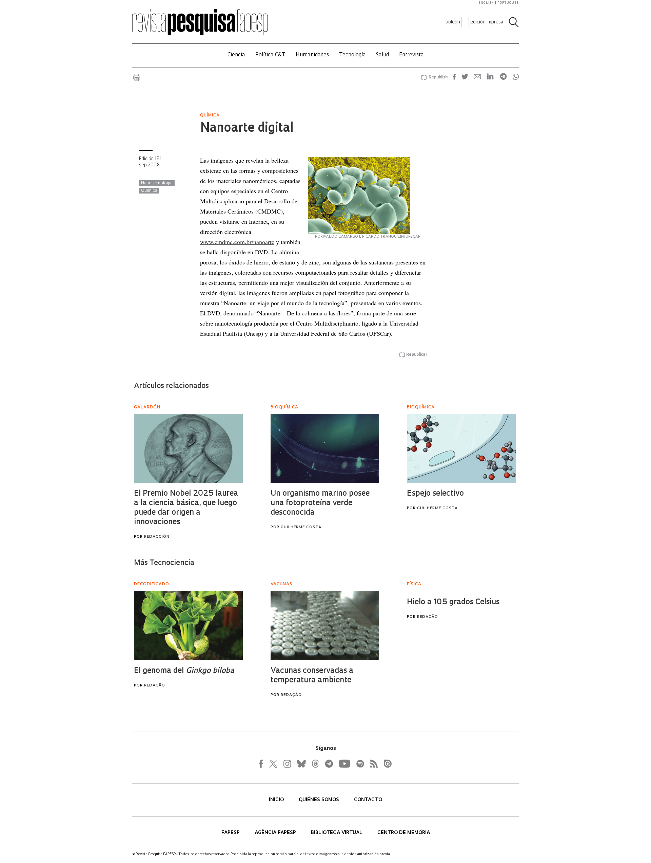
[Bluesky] (301, 763)
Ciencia (236, 55)
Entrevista (411, 55)
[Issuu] (385, 763)
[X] (274, 763)
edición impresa (487, 22)
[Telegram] (328, 763)
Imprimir (136, 77)
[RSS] (372, 763)
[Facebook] (263, 763)
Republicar (416, 355)
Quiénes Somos (319, 800)
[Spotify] (360, 763)
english (486, 2)
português (507, 2)
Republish (438, 77)
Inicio (277, 800)
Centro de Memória (403, 833)
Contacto (368, 800)
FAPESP (231, 833)
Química (149, 191)
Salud (382, 55)
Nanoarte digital (246, 129)
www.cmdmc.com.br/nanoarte (237, 242)
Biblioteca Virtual (337, 833)
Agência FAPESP (276, 833)
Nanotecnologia (157, 183)
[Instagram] (286, 763)
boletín (453, 22)
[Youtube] (344, 763)
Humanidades (312, 55)
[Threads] (315, 763)
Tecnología (352, 55)
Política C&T (270, 55)
